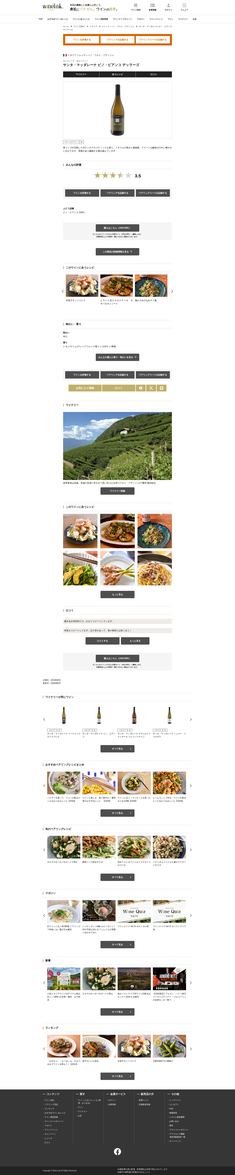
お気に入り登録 (85, 388)
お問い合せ (174, 1121)
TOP (41, 19)
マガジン (141, 19)
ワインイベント (156, 19)
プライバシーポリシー (178, 1130)
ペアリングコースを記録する (153, 39)
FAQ (171, 1109)
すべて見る (117, 749)
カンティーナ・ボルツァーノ (75, 61)
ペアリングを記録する (117, 39)
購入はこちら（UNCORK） (117, 228)
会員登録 (112, 1104)
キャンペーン (50, 1134)
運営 (171, 1125)
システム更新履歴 (177, 1117)
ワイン (170, 19)
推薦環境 (173, 1113)
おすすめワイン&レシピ (57, 19)
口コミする (102, 641)
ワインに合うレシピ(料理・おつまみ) (89, 1101)
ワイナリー (183, 19)
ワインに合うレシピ (81, 19)
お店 (195, 19)
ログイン (112, 1100)
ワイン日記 (49, 1100)
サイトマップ (175, 1141)
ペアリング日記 (51, 1104)
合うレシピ (117, 74)
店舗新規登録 (144, 1104)
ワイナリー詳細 (117, 491)
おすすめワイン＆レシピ (55, 1113)
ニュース (48, 1138)
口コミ (154, 74)
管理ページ (143, 1100)
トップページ (175, 1100)
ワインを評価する (82, 39)
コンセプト (174, 1104)
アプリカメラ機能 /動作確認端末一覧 (177, 1135)
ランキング (49, 1109)
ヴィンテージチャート (122, 19)
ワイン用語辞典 (101, 19)
